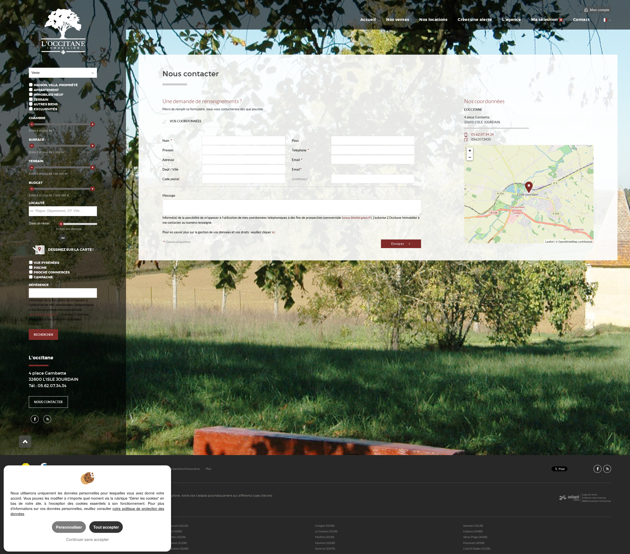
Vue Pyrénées (46, 263)
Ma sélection (546, 19)
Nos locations (433, 19)
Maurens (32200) (325, 542)
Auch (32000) (174, 531)
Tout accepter (106, 527)
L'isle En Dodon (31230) (476, 548)
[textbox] (62, 210)
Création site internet (594, 497)
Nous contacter (48, 402)
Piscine (40, 268)
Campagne (43, 277)
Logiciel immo (589, 494)
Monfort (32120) (324, 537)
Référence (39, 285)
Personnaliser (69, 527)
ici (273, 232)
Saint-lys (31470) (325, 548)
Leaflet (549, 241)
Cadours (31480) (473, 531)
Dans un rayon (39, 223)
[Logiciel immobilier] (569, 498)
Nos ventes (397, 19)
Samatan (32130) (473, 525)
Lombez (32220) (176, 537)
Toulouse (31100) (177, 542)
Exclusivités (45, 109)
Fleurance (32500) (473, 542)
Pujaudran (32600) (178, 548)
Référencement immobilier (596, 501)
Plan (208, 468)
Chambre (37, 118)
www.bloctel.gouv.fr (44, 314)
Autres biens (46, 104)
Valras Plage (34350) (475, 537)
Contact (581, 19)
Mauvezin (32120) (177, 525)
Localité (37, 203)
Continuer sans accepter (87, 539)
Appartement (46, 90)
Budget (36, 183)
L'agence (511, 19)
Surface (36, 140)
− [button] (470, 157)
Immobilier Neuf (48, 95)
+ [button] (470, 150)
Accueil (368, 19)
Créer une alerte (475, 19)
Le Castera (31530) (326, 531)
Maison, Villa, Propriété (56, 85)
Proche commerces (52, 272)
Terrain (41, 99)
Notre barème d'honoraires (182, 468)
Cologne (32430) (324, 525)
